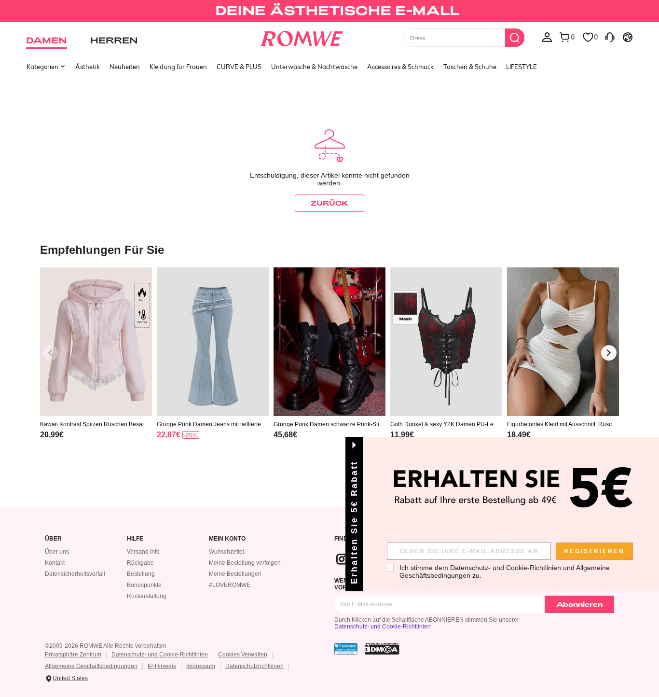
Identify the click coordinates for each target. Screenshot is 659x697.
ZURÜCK (329, 203)
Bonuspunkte (144, 585)
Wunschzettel (226, 551)
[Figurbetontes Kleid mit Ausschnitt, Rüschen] (563, 342)
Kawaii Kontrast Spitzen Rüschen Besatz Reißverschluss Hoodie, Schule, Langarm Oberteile (94, 424)
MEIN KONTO (227, 539)
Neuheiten (125, 66)
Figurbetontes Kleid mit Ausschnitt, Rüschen (562, 424)
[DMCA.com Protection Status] (382, 649)
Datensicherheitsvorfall (75, 574)
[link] (329, 11)
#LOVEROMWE (229, 585)
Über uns (57, 551)
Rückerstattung (146, 596)
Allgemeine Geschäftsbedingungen (91, 666)
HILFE (135, 539)
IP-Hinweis (162, 666)
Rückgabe (140, 562)
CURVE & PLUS (239, 66)
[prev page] (50, 353)
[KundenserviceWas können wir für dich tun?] (610, 36)
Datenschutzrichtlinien (254, 666)
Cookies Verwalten (242, 654)
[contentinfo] (52, 435)
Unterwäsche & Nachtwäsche (314, 66)
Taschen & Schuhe (469, 66)
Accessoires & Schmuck (400, 66)
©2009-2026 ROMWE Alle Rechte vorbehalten (105, 645)
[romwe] (301, 36)
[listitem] (96, 365)
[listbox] (547, 36)
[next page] (609, 353)
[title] (329, 249)
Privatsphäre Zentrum (73, 654)
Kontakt (55, 562)
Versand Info (143, 551)
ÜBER (53, 539)
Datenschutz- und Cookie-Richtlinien (382, 626)
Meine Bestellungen (235, 574)
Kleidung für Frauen (178, 66)
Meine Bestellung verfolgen (245, 562)
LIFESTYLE (521, 66)
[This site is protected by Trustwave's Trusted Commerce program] (345, 649)
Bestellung (141, 574)
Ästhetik (87, 66)
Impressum (200, 666)
